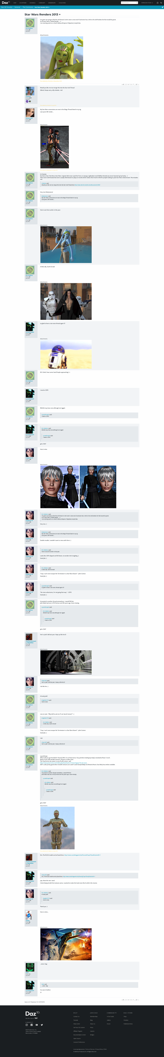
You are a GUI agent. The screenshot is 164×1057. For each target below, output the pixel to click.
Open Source (77, 1038)
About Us (92, 1024)
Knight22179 (29, 458)
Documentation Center (79, 1035)
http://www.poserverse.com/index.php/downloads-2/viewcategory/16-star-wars (63, 763)
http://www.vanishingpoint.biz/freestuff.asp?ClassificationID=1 (82, 855)
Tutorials (75, 1020)
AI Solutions (62, 3)
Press (91, 1027)
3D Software (22, 3)
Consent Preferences (79, 1042)
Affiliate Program (77, 1031)
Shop (14, 3)
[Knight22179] (31, 452)
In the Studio (110, 1016)
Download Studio (146, 2)
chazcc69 (44, 680)
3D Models (32, 3)
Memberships (52, 3)
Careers (92, 1031)
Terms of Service (90, 1049)
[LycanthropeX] (31, 327)
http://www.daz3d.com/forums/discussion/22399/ (87, 185)
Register (33, 1002)
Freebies (126, 1020)
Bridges (92, 1035)
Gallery (109, 1020)
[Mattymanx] (31, 113)
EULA (105, 1049)
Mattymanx (29, 118)
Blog (91, 1020)
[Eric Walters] (31, 23)
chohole (44, 183)
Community (42, 3)
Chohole (28, 96)
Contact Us (76, 1016)
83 (136, 84)
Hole (27, 972)
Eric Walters (29, 28)
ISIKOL (28, 920)
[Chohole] (31, 91)
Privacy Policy (99, 1049)
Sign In (27, 1002)
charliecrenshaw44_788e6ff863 (31, 642)
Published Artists (128, 1024)
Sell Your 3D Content (79, 1027)
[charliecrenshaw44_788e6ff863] (31, 637)
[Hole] (31, 967)
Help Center (76, 1024)
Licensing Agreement (78, 1049)
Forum (108, 1024)
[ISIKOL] (31, 915)
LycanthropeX (30, 332)
